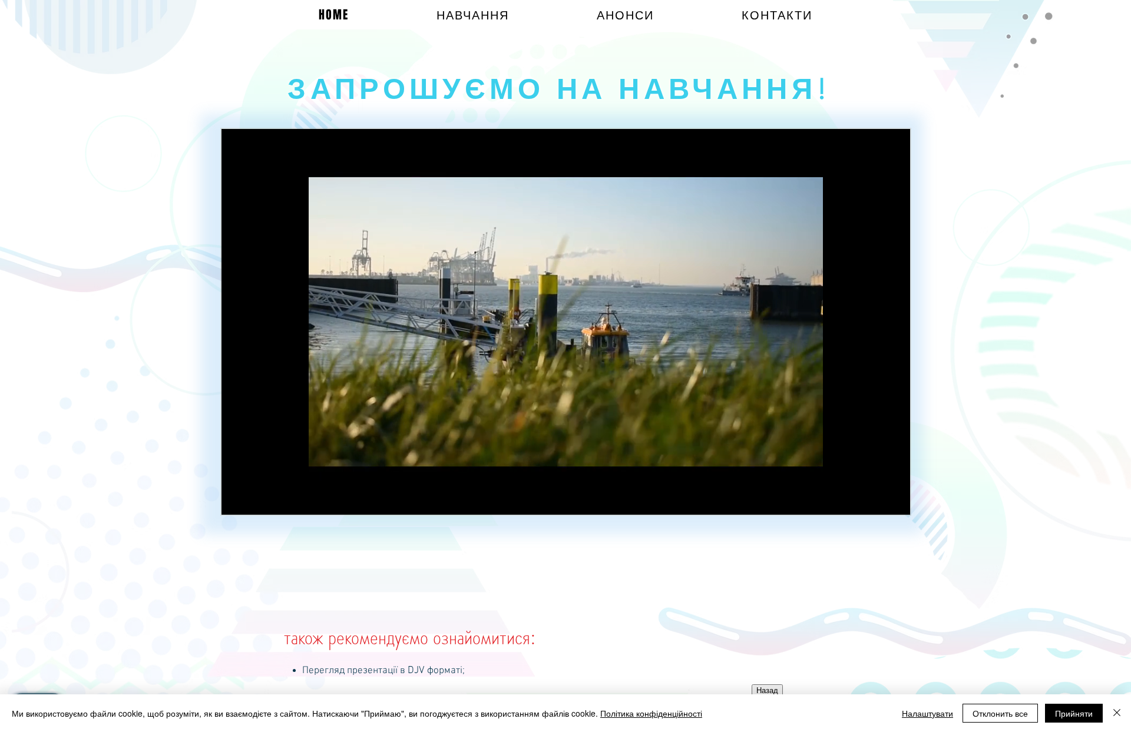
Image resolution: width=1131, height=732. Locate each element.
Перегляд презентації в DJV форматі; (383, 671)
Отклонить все (1000, 713)
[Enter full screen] (894, 498)
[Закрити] (1117, 713)
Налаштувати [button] (927, 713)
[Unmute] (256, 498)
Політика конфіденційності (651, 713)
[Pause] (236, 498)
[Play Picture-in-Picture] (874, 498)
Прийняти (1074, 713)
